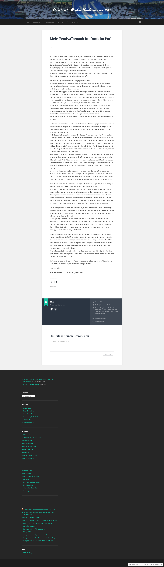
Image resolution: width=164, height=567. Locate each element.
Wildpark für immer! (29, 532)
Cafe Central (27, 473)
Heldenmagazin (28, 443)
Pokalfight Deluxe (29, 526)
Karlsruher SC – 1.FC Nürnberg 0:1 (34, 529)
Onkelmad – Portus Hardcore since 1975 (82, 10)
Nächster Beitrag (100, 321)
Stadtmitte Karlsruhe (30, 488)
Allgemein (37, 22)
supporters (106, 311)
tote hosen (114, 311)
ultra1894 (102, 313)
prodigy (109, 309)
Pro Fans (26, 452)
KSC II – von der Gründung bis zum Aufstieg (37, 523)
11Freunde (26, 435)
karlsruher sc (99, 309)
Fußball (50, 22)
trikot (96, 313)
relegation (115, 309)
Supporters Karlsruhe (30, 455)
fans (104, 308)
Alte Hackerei (27, 470)
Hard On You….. (28, 485)
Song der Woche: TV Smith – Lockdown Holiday (38, 541)
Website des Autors (55, 309)
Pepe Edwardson (28, 411)
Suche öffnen (140, 22)
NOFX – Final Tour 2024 (31, 384)
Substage (26, 491)
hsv (116, 308)
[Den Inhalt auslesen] (22, 509)
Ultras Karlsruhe (28, 458)
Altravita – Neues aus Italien (32, 438)
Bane (96, 308)
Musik (60, 22)
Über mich (74, 22)
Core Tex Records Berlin (31, 476)
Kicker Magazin (28, 449)
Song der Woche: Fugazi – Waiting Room (36, 535)
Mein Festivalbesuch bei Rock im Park (81, 38)
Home (27, 22)
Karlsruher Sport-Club (30, 446)
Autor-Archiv (51, 309)
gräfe (113, 308)
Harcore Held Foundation (31, 482)
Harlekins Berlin (28, 441)
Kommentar (108, 354)
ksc (105, 309)
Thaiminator (27, 420)
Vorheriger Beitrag (100, 318)
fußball (109, 308)
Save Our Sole (27, 414)
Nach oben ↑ (137, 563)
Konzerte (103, 305)
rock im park (99, 311)
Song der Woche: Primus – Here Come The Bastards (40, 520)
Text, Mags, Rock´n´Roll (30, 417)
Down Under (27, 408)
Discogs (26, 479)
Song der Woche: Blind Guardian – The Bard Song (39, 538)
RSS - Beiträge (28, 553)
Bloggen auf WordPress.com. (33, 563)
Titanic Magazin (28, 423)
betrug (101, 308)
